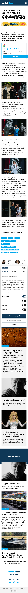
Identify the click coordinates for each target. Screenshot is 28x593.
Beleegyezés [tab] (5, 271)
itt (16, 232)
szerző (9, 260)
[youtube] (10, 582)
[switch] (24, 301)
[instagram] (18, 582)
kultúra (10, 238)
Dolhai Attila (14, 252)
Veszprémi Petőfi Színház (8, 241)
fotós (23, 260)
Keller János (5, 252)
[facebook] (14, 582)
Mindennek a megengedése (14, 315)
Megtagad (14, 324)
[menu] (25, 3)
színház (17, 238)
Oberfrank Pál (5, 243)
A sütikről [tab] (23, 271)
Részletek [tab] (14, 271)
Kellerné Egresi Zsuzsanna (8, 246)
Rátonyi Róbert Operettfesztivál (10, 249)
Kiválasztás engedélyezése (14, 320)
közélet (4, 238)
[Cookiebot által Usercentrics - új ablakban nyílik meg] (20, 268)
